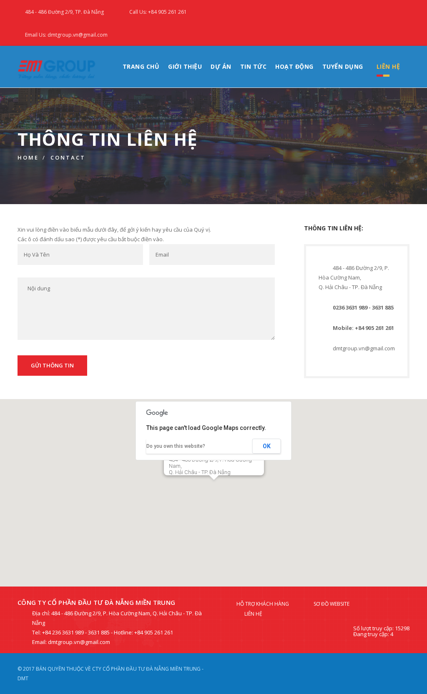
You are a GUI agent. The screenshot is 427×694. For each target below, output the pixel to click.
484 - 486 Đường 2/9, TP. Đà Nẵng (64, 11)
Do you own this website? (175, 446)
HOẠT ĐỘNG (294, 66)
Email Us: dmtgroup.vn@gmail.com (66, 34)
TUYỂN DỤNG (342, 66)
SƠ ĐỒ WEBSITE (331, 603)
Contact (67, 157)
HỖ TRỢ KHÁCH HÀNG (262, 603)
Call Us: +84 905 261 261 (158, 11)
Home (28, 157)
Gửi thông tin (52, 365)
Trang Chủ (141, 66)
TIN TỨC (253, 66)
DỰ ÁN (221, 66)
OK (267, 446)
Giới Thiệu (185, 66)
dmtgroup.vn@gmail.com (364, 348)
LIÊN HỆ (388, 66)
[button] (214, 490)
